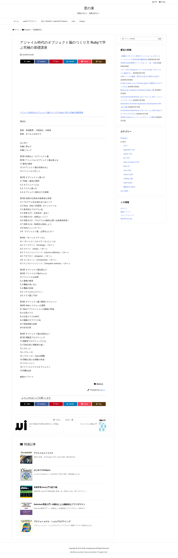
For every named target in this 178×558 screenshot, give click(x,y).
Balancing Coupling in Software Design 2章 (137, 90)
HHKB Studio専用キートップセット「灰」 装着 (138, 63)
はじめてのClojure (42, 470)
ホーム (16, 30)
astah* (127, 154)
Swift (127, 183)
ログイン (123, 208)
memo (128, 174)
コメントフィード (127, 215)
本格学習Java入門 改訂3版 (45, 487)
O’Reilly (128, 179)
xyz (124, 191)
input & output (131, 162)
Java (127, 170)
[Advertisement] (63, 86)
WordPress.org (126, 219)
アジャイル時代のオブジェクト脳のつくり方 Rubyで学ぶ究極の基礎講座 (51, 112)
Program (27, 30)
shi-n (102, 390)
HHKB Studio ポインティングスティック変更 (137, 117)
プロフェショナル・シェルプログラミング (52, 521)
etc (126, 158)
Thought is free (102, 552)
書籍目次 (38, 30)
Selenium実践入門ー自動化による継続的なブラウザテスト (59, 504)
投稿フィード (125, 212)
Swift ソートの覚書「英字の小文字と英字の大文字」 (140, 76)
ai (125, 146)
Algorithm (129, 150)
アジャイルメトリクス (43, 453)
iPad (126, 166)
